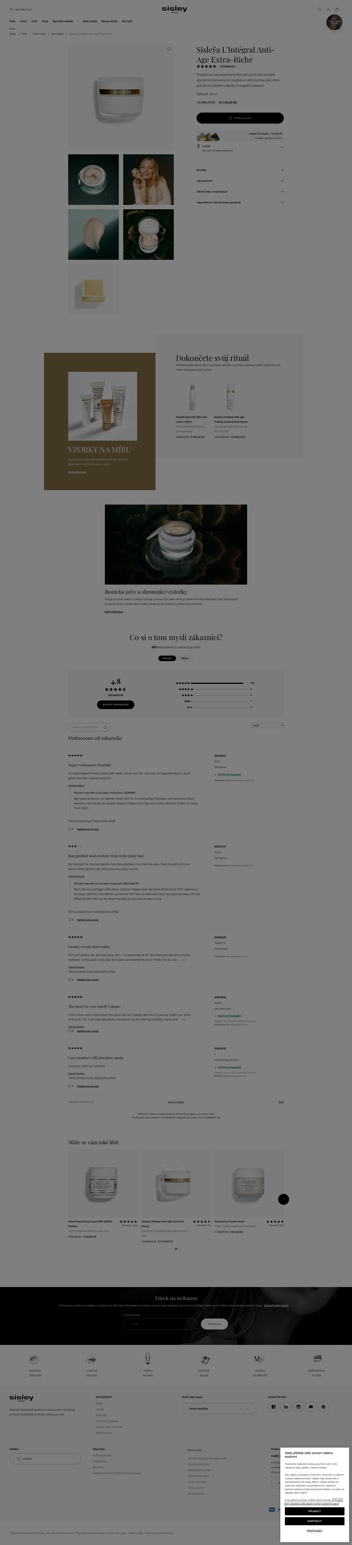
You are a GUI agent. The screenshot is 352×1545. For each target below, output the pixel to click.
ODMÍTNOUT (314, 1521)
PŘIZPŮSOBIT (315, 1530)
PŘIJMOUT (314, 1511)
